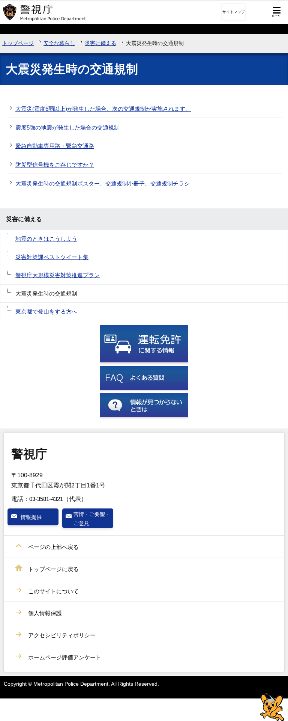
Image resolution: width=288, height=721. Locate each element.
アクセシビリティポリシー (62, 635)
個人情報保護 (45, 613)
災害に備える (100, 43)
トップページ (18, 43)
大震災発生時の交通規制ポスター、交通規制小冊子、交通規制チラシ (102, 183)
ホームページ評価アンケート (64, 657)
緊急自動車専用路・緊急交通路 (54, 146)
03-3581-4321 (46, 499)
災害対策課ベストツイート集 (51, 257)
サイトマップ (233, 12)
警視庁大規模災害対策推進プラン (57, 275)
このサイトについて (53, 591)
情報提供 (31, 517)
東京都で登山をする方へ (46, 311)
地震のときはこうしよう (46, 238)
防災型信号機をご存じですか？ (54, 164)
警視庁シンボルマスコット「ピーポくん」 (272, 707)
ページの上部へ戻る (53, 547)
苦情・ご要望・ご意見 (92, 518)
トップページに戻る (53, 569)
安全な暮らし (59, 43)
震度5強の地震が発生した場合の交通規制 (67, 127)
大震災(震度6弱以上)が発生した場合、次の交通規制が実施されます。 (103, 109)
